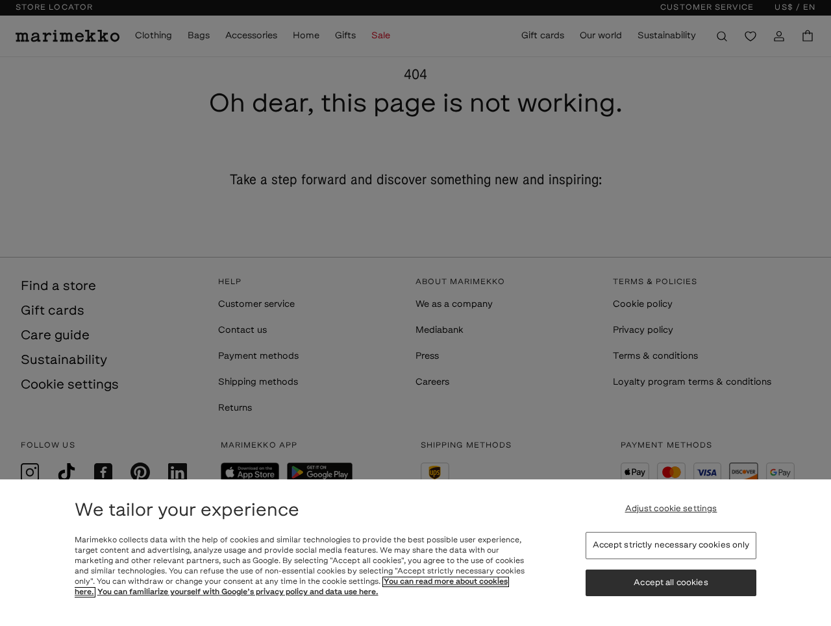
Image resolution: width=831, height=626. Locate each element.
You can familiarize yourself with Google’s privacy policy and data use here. (237, 592)
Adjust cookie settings (671, 509)
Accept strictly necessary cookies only (671, 545)
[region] (415, 552)
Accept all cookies (671, 583)
